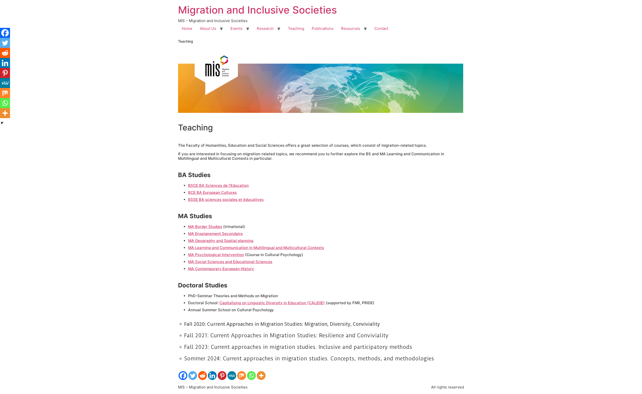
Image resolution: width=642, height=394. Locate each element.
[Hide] (2, 123)
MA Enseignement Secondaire (215, 233)
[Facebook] (183, 375)
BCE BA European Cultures (212, 192)
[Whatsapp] (251, 375)
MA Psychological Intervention (216, 254)
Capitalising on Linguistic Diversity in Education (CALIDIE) (272, 302)
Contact (381, 28)
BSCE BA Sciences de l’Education (218, 185)
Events (236, 28)
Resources (350, 28)
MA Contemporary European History (221, 268)
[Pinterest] (222, 375)
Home (187, 28)
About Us (208, 28)
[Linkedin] (212, 375)
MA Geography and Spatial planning (220, 240)
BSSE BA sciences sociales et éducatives (226, 199)
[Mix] (241, 375)
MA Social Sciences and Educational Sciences (230, 261)
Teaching (296, 28)
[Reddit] (202, 375)
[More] (261, 375)
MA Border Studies (205, 226)
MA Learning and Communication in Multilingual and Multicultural (256, 247)
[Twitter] (192, 375)
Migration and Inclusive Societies (257, 10)
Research (265, 28)
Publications (323, 28)
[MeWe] (231, 375)
